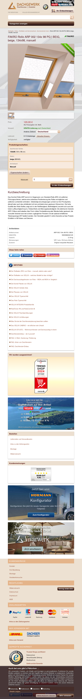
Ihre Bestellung (14, 570)
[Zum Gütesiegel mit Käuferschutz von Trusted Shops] (45, 7)
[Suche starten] (72, 17)
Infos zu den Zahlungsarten (19, 444)
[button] (14, 255)
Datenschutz (13, 592)
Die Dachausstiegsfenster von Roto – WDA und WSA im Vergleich (34, 279)
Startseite (11, 31)
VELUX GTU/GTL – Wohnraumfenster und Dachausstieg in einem (34, 329)
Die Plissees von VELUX (19, 292)
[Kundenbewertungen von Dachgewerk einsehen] (41, 480)
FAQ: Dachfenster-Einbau (20, 346)
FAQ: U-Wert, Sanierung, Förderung (23, 338)
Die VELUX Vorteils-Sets (19, 288)
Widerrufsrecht (15, 454)
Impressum (13, 595)
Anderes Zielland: (30, 131)
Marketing (46, 689)
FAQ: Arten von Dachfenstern (21, 342)
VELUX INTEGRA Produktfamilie (22, 304)
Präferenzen (25, 689)
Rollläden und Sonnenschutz (27, 31)
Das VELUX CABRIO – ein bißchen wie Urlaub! (27, 325)
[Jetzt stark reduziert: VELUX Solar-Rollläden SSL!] (62, 3)
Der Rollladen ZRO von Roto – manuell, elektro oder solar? (31, 271)
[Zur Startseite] (24, 5)
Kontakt (12, 566)
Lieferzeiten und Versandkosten (21, 439)
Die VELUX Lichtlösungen (20, 317)
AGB (11, 599)
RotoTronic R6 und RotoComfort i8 (23, 309)
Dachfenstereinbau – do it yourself (23, 334)
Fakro (16, 31)
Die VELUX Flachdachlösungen (22, 313)
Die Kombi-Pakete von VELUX (21, 283)
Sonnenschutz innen (43, 31)
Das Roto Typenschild (18, 300)
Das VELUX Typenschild (19, 296)
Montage (13, 449)
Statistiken (36, 689)
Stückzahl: (24, 179)
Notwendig (14, 689)
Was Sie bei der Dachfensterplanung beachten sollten (29, 321)
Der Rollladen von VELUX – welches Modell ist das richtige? (32, 275)
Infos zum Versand (16, 640)
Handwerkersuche (15, 577)
